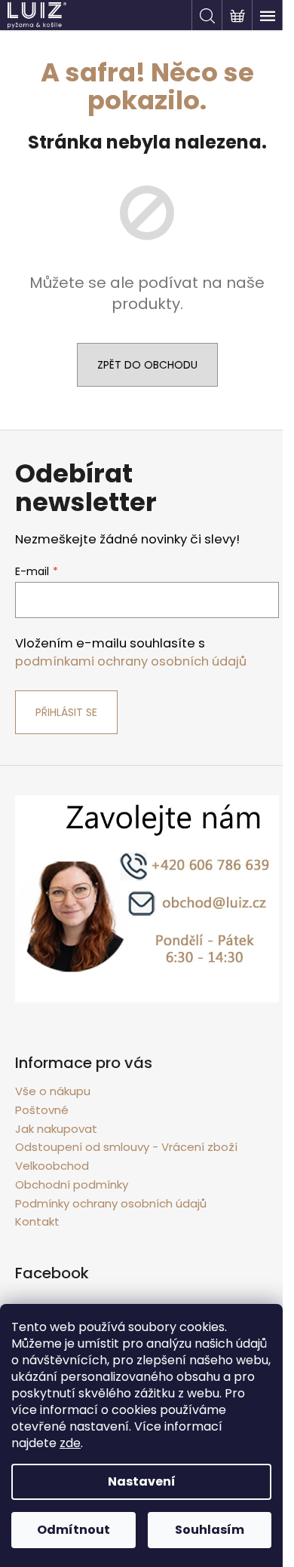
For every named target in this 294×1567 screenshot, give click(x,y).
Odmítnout (73, 1529)
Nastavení (142, 1481)
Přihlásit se (66, 712)
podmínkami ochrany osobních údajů (131, 661)
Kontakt (37, 1221)
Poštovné (42, 1110)
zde (70, 1443)
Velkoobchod (52, 1166)
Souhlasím (209, 1529)
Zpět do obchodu (147, 364)
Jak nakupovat (56, 1129)
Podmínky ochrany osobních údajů (111, 1203)
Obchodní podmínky (71, 1184)
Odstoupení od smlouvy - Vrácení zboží (126, 1147)
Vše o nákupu (52, 1091)
